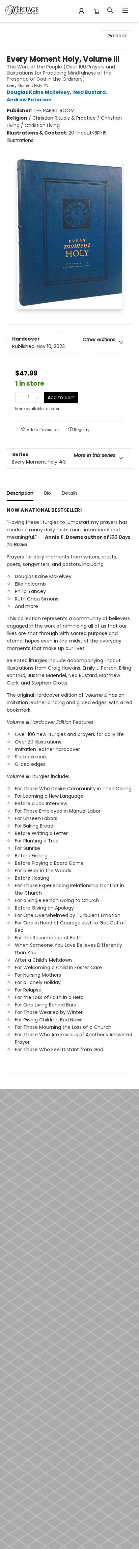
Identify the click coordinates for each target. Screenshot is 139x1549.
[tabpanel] (69, 790)
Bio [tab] (47, 493)
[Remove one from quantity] (20, 397)
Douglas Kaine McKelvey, (39, 92)
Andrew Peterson (29, 99)
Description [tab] (20, 493)
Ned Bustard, (90, 92)
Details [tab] (70, 493)
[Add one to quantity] (37, 397)
